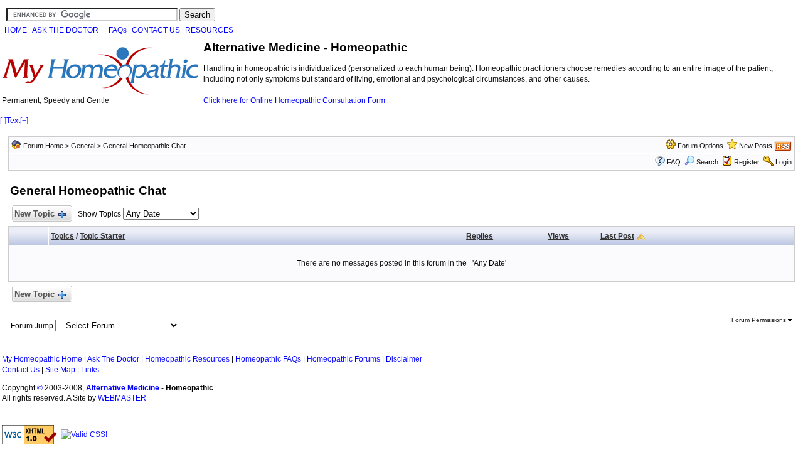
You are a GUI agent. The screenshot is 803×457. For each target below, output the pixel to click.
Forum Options (700, 145)
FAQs (118, 30)
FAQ (674, 162)
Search (707, 162)
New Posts (755, 145)
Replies (479, 236)
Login (783, 162)
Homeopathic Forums (343, 359)
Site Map (60, 369)
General (83, 145)
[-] (3, 120)
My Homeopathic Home (42, 359)
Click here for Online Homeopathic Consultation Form (294, 100)
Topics (62, 236)
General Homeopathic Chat (144, 145)
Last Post (617, 236)
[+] (24, 120)
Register (747, 162)
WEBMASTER (122, 398)
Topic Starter (102, 236)
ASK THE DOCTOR (65, 30)
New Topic (34, 213)
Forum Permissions (759, 319)
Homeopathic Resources (187, 359)
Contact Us (21, 369)
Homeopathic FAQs (268, 359)
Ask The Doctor (113, 359)
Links (90, 369)
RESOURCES (209, 30)
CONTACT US (156, 30)
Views (558, 236)
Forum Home (43, 145)
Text (13, 120)
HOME (15, 30)
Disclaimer (404, 359)
